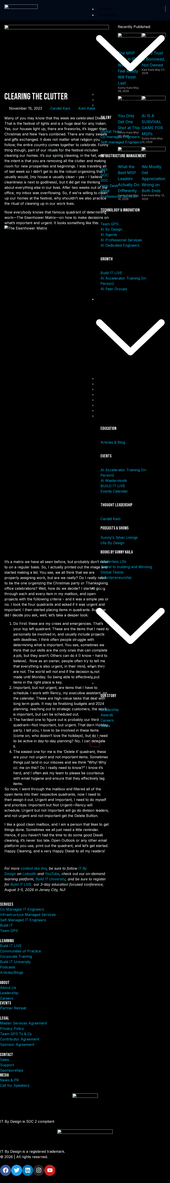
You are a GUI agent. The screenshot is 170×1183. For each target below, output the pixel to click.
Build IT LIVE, (21, 884)
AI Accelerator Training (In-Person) (129, 384)
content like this (34, 868)
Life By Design (111, 416)
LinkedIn (29, 873)
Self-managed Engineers (120, 105)
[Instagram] (38, 1170)
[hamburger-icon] (165, 9)
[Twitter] (16, 1170)
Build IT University (51, 879)
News (104, 683)
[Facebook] (5, 1170)
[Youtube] (49, 1170)
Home (105, 9)
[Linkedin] (27, 1170)
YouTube (52, 873)
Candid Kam (60, 108)
